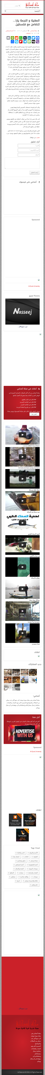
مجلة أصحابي (33, 31)
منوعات (35, 877)
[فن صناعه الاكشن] (22, 545)
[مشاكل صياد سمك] (22, 589)
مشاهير (13, 877)
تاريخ (18, 881)
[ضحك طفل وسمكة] (22, 479)
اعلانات (26, 857)
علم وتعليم (35, 885)
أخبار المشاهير (9, 31)
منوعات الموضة (33, 869)
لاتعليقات (28, 33)
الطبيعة (35, 857)
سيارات (21, 873)
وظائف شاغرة (24, 877)
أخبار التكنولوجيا (33, 865)
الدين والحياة (20, 853)
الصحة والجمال (19, 869)
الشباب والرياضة (33, 873)
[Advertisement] (22, 250)
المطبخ (12, 873)
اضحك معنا (16, 857)
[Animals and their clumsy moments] (22, 457)
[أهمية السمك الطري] (22, 523)
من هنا (33, 414)
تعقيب (38, 137)
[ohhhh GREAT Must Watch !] (22, 435)
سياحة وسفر (34, 861)
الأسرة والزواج (34, 853)
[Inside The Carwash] (22, 611)
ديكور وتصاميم (21, 861)
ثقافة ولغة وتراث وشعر (31, 881)
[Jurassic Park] (22, 633)
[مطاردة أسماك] (22, 567)
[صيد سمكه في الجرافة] (22, 501)
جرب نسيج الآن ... (22, 1008)
